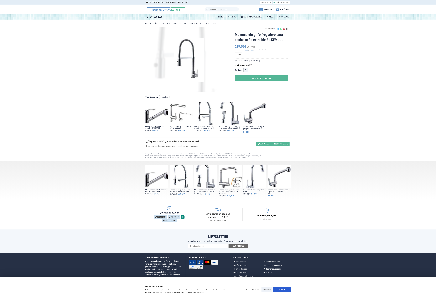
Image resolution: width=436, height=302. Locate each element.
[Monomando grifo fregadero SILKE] (254, 176)
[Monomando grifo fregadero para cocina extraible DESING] (230, 113)
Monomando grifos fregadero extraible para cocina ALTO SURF (254, 128)
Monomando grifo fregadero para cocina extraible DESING (229, 127)
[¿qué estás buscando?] (222, 9)
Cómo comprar (240, 262)
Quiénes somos (240, 265)
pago (252, 50)
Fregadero (255, 156)
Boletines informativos (272, 262)
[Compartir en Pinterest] (284, 29)
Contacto (268, 272)
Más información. (199, 292)
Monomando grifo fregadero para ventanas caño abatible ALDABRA (229, 191)
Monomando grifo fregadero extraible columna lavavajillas (204, 127)
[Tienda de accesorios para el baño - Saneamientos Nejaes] (166, 9)
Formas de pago (240, 269)
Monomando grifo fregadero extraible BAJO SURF (155, 127)
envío (246, 50)
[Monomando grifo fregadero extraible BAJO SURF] (156, 113)
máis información (266, 219)
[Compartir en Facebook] (275, 29)
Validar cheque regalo (272, 269)
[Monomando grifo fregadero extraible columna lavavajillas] (205, 113)
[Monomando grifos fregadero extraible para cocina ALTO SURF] (254, 113)
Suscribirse (238, 246)
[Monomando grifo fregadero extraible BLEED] (181, 113)
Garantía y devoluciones (243, 276)
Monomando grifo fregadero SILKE (253, 190)
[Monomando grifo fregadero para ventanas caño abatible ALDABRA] (230, 176)
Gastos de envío (240, 272)
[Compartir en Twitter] (278, 29)
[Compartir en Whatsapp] (281, 29)
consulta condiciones (218, 220)
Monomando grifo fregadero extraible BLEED (180, 127)
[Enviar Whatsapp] (274, 2)
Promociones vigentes (273, 265)
